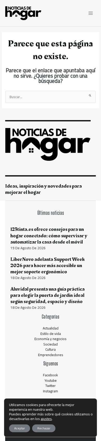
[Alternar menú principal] (90, 13)
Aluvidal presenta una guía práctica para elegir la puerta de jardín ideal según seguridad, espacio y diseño (47, 295)
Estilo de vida (50, 333)
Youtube (51, 380)
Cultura (50, 349)
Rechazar (43, 428)
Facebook (50, 375)
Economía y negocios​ (50, 338)
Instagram (50, 391)
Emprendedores (50, 354)
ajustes (46, 418)
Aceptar (19, 428)
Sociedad (50, 344)
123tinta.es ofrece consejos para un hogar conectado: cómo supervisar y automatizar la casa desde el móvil (48, 235)
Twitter (50, 385)
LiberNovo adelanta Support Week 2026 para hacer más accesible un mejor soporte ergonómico (47, 265)
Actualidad (51, 328)
